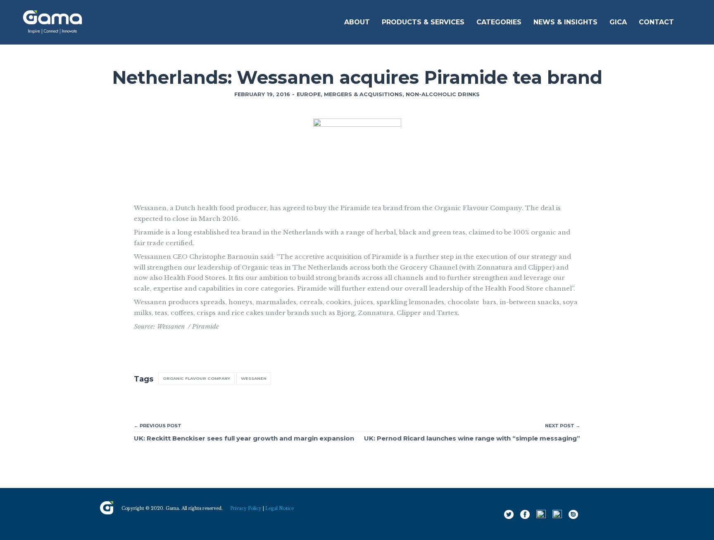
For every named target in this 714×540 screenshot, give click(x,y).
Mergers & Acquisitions (363, 94)
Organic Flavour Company (196, 378)
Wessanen (254, 378)
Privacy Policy (246, 508)
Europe (309, 94)
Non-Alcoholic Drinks (443, 94)
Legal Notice (279, 508)
